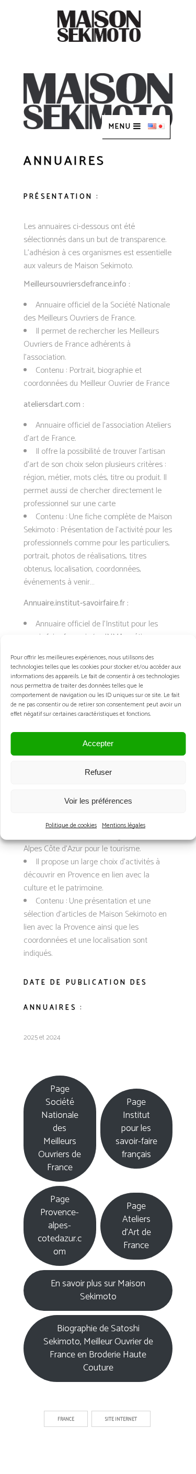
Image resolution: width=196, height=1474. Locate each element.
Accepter (98, 743)
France (65, 1419)
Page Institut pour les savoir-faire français (136, 1128)
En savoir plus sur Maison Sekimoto (98, 1290)
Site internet (121, 1419)
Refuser (98, 772)
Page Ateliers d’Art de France (136, 1225)
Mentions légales (123, 825)
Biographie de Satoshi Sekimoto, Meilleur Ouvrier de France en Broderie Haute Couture (98, 1348)
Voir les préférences (98, 800)
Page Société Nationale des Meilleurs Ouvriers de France (59, 1128)
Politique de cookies (71, 825)
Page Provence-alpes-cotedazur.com (60, 1226)
